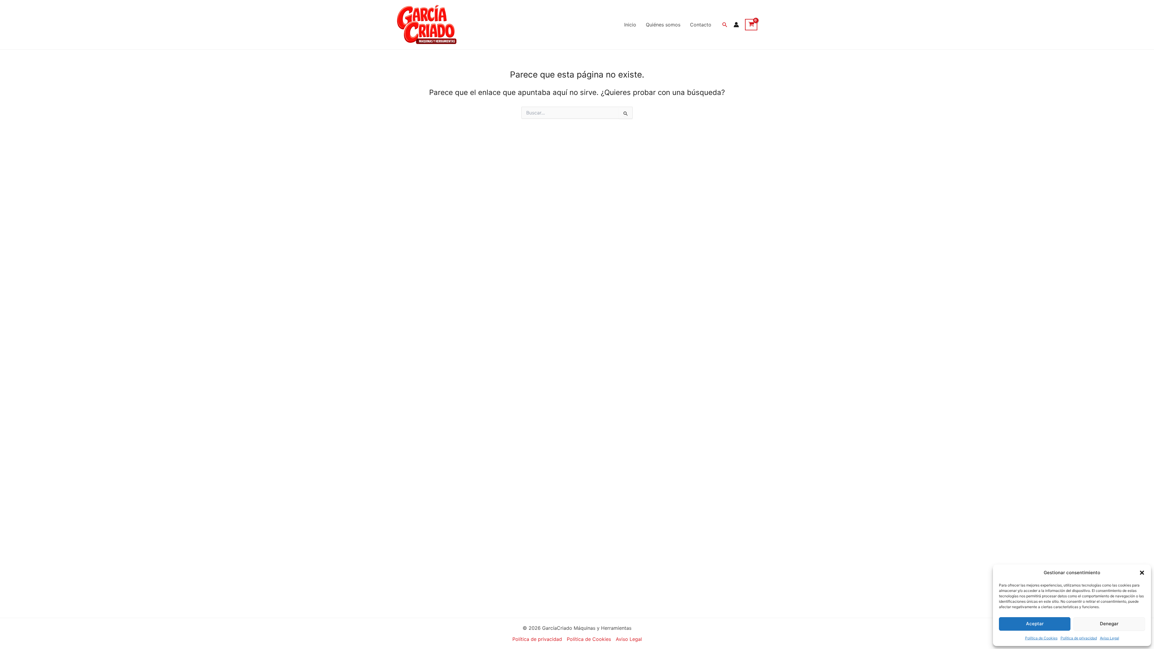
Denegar (1109, 623)
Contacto (700, 25)
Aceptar (1035, 623)
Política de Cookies (1041, 638)
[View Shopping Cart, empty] (751, 24)
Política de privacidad (1079, 638)
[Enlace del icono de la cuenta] (736, 24)
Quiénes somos (663, 25)
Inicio (630, 25)
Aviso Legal (1109, 638)
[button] (1142, 573)
